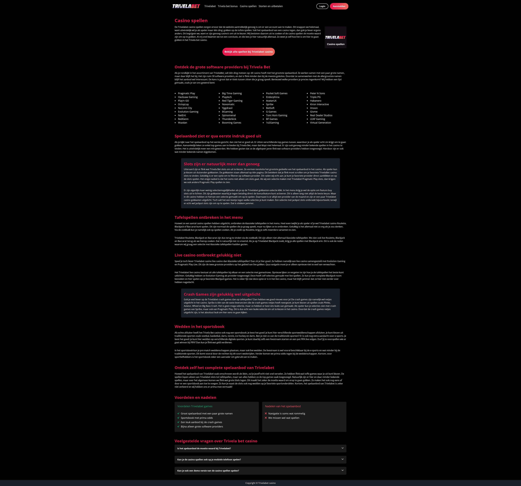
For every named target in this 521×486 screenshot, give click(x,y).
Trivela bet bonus (228, 6)
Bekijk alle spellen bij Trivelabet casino (249, 51)
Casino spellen (248, 6)
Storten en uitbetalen (271, 6)
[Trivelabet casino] (186, 6)
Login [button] (322, 6)
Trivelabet (210, 6)
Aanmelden (339, 6)
